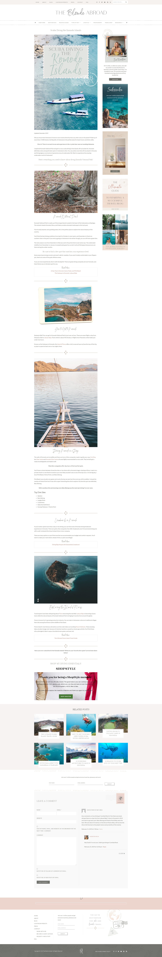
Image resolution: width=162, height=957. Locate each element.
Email (59, 810)
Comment (40, 835)
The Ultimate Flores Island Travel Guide (65, 638)
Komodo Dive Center (52, 459)
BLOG (35, 921)
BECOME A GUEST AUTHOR (45, 934)
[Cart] (127, 23)
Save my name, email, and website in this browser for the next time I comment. (56, 830)
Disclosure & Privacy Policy (103, 951)
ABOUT (36, 918)
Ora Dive (93, 457)
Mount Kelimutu (80, 627)
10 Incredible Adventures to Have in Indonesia (81, 763)
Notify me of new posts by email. (48, 877)
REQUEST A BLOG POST (43, 936)
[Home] (35, 23)
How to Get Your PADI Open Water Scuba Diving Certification (81, 736)
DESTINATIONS (52, 22)
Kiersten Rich (94, 836)
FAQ (35, 939)
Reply (101, 829)
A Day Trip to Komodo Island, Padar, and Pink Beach (66, 271)
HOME (36, 915)
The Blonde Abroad (81, 12)
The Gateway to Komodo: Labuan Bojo (66, 273)
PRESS (36, 926)
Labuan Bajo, (48, 337)
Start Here (42, 22)
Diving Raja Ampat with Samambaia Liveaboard (65, 544)
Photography (97, 22)
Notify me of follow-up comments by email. (51, 871)
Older (121, 853)
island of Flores (61, 344)
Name (39, 810)
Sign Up (115, 112)
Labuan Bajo (80, 613)
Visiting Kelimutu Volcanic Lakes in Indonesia (113, 733)
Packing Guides (64, 22)
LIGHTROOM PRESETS (40, 923)
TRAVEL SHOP (108, 22)
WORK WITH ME (41, 931)
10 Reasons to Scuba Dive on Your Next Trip (113, 762)
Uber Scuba (39, 459)
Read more (115, 79)
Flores (61, 613)
